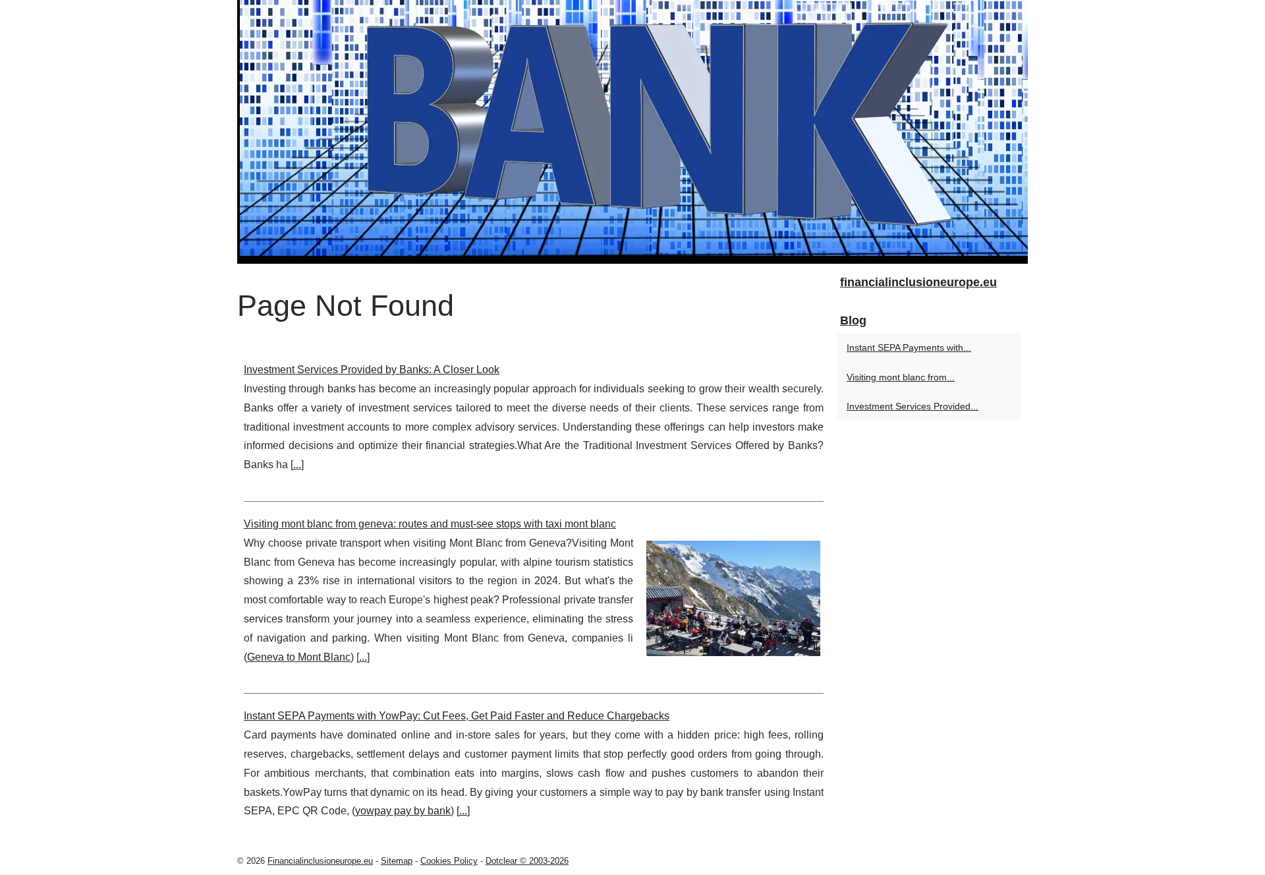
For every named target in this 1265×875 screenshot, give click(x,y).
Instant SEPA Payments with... (909, 347)
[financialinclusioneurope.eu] (632, 132)
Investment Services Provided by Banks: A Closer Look (371, 369)
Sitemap (396, 861)
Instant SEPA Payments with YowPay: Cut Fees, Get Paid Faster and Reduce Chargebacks (456, 715)
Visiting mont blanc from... (901, 377)
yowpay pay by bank (403, 810)
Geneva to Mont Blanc (299, 657)
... (297, 464)
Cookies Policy (449, 861)
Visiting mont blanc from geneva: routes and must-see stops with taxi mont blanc (430, 523)
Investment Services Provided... (912, 406)
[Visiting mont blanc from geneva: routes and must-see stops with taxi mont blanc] (733, 596)
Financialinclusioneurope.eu (320, 861)
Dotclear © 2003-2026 (527, 861)
